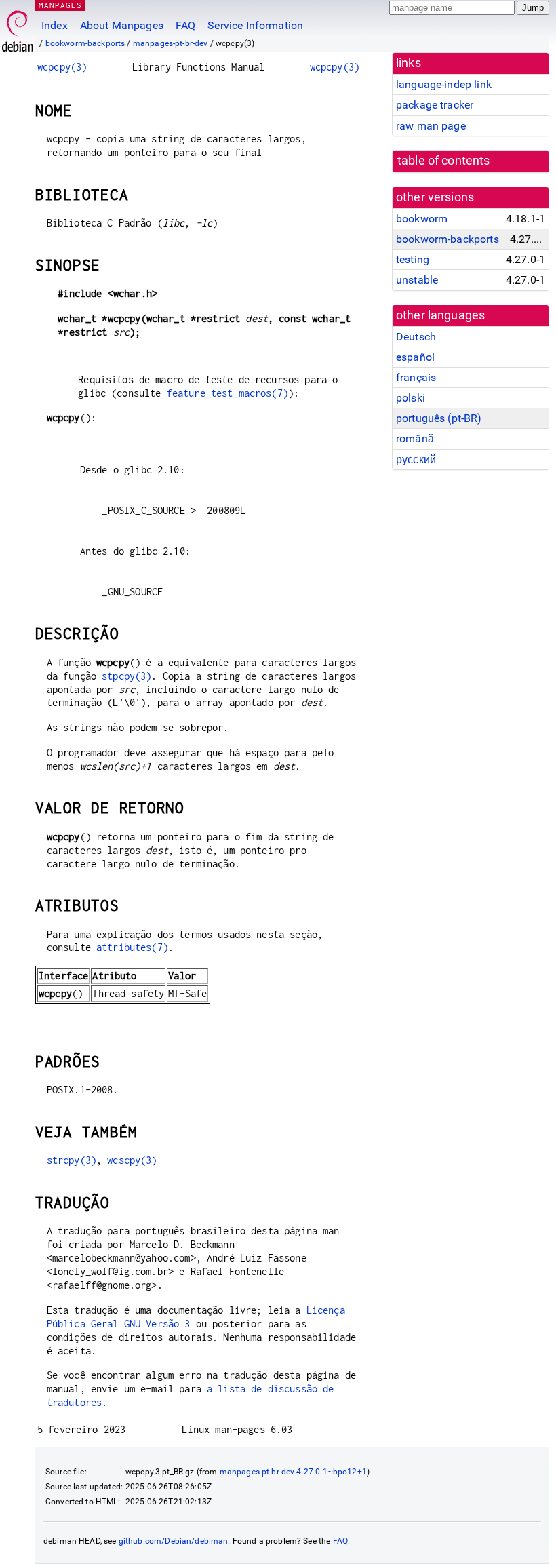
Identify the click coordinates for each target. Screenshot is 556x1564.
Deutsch (416, 336)
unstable (417, 279)
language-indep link (444, 84)
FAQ (185, 25)
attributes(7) (132, 947)
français (416, 377)
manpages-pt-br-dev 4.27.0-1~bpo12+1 (293, 1472)
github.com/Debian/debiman (174, 1541)
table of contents (443, 161)
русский (416, 459)
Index (54, 25)
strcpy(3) (71, 1160)
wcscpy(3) (132, 1160)
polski (410, 397)
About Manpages (121, 25)
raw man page (431, 125)
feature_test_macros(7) (227, 393)
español (415, 357)
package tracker (434, 104)
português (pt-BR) (439, 418)
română (415, 438)
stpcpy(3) (126, 676)
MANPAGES (60, 5)
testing (412, 259)
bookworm (422, 218)
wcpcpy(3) (62, 67)
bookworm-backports (85, 43)
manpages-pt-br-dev (170, 43)
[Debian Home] (18, 27)
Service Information (255, 25)
